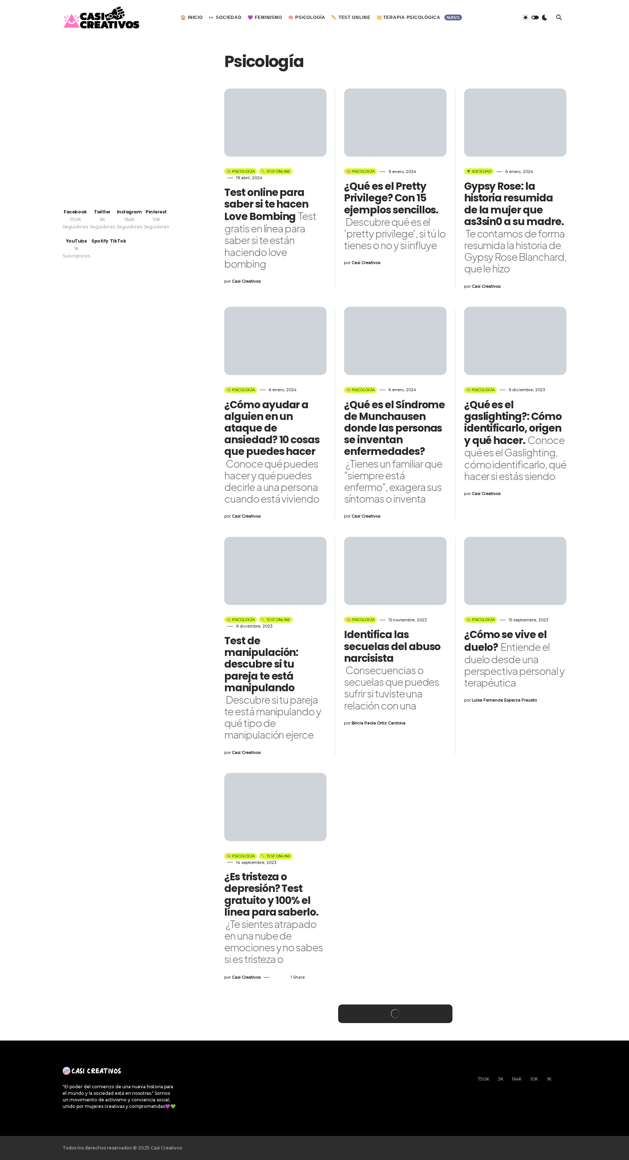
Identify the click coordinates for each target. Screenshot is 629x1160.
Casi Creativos (166, 1148)
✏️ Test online (275, 171)
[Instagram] (510, 17)
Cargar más (395, 1013)
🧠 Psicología (240, 171)
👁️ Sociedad (478, 171)
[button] (535, 17)
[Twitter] (495, 17)
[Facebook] (481, 17)
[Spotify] (563, 1074)
